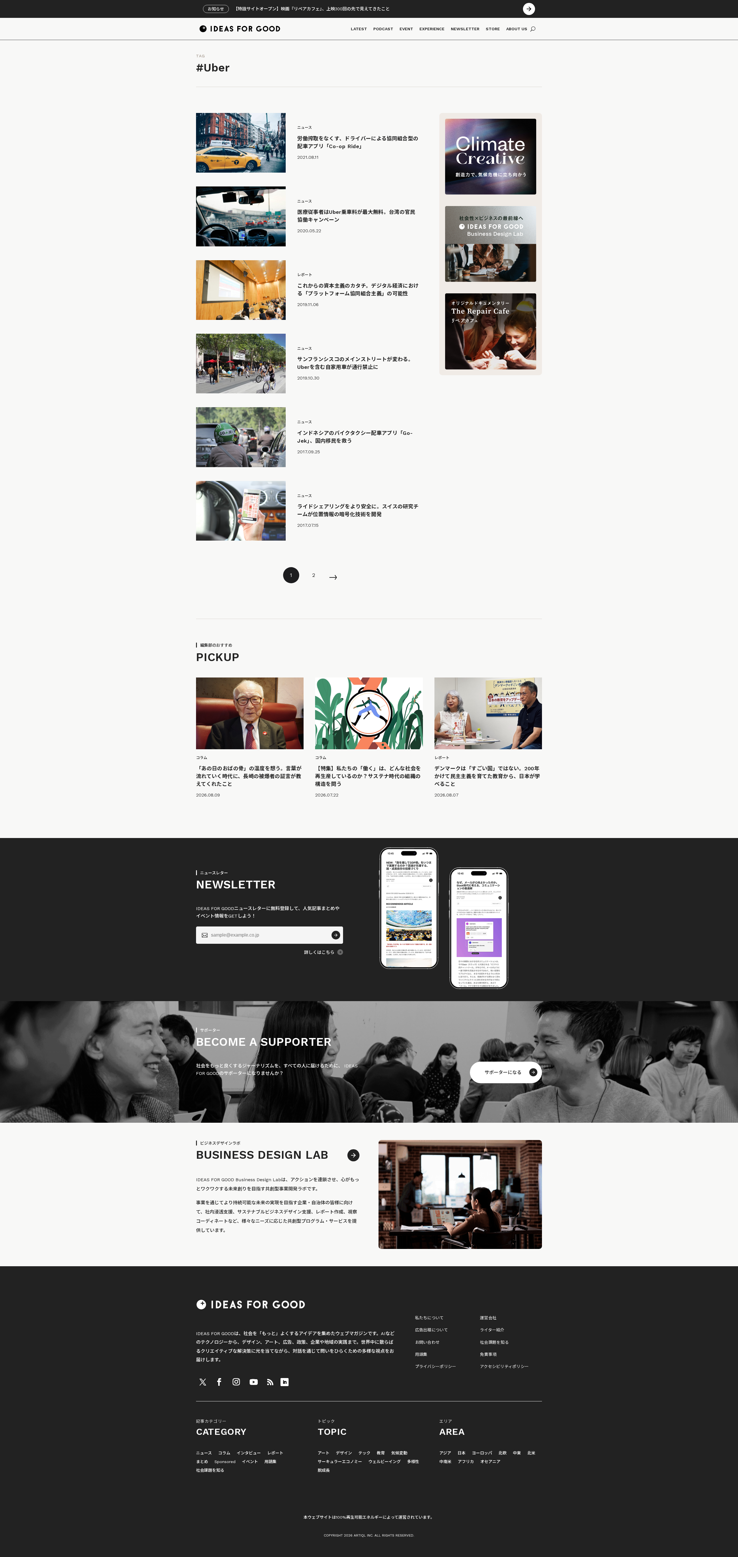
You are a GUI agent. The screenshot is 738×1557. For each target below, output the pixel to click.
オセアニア (490, 1462)
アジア (445, 1453)
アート (324, 1453)
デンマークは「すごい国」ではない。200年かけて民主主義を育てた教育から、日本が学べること (487, 776)
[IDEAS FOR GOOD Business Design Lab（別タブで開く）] (490, 280)
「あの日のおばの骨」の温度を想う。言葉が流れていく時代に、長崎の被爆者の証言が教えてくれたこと (249, 776)
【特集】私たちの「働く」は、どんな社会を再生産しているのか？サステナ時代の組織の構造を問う (368, 776)
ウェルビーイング (384, 1462)
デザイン (344, 1453)
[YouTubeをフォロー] (254, 1382)
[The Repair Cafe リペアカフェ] (490, 368)
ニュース (204, 1453)
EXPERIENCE (432, 29)
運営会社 (488, 1318)
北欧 (502, 1453)
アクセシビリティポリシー (504, 1366)
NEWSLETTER (465, 29)
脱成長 (324, 1470)
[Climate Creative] (490, 193)
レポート (275, 1453)
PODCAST (383, 29)
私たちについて (429, 1318)
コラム (224, 1453)
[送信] (336, 935)
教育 (381, 1453)
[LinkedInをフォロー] (284, 1382)
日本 (462, 1453)
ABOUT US (516, 29)
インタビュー (249, 1453)
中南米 (445, 1462)
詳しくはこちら (319, 952)
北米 (531, 1453)
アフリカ (466, 1462)
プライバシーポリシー (435, 1366)
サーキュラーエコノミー (340, 1462)
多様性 (413, 1462)
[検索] (532, 29)
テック (364, 1453)
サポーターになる (503, 1072)
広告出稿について (431, 1330)
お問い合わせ (427, 1342)
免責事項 (488, 1354)
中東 (517, 1453)
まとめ (202, 1462)
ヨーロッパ (482, 1453)
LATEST (359, 29)
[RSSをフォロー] (270, 1382)
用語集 (421, 1354)
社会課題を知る (494, 1342)
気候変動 (399, 1453)
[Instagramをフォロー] (236, 1382)
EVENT (406, 29)
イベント (250, 1462)
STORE (493, 29)
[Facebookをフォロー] (219, 1382)
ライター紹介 (492, 1330)
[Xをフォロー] (202, 1382)
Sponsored (225, 1462)
